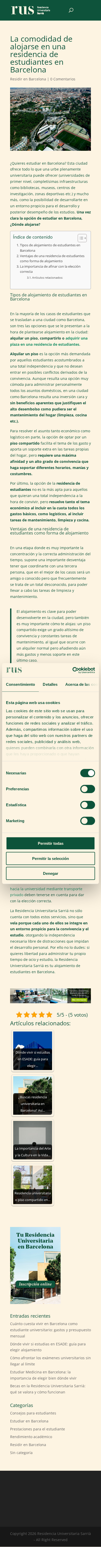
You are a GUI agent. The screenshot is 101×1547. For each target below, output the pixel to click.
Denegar (50, 873)
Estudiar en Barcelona (29, 1421)
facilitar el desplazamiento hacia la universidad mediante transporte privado (50, 888)
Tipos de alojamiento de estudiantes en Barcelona (50, 247)
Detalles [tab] (50, 684)
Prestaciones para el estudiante (37, 1429)
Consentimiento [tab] (20, 684)
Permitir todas (50, 843)
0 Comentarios (62, 79)
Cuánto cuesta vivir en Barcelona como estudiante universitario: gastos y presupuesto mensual (50, 1329)
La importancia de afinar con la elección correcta (50, 269)
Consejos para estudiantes (33, 1413)
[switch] (87, 789)
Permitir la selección (50, 858)
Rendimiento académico (31, 1436)
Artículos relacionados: (47, 277)
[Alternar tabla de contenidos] (79, 238)
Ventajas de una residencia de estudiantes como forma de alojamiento (52, 258)
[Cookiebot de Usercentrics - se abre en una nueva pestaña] (72, 670)
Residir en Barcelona (28, 79)
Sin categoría (21, 1452)
